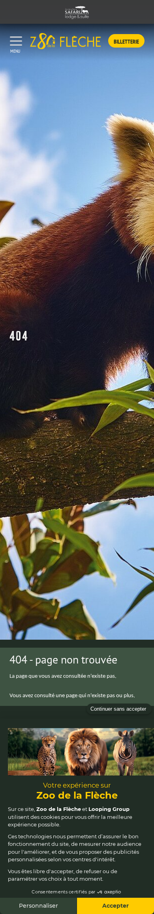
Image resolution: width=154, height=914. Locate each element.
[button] (126, 41)
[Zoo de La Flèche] (65, 41)
